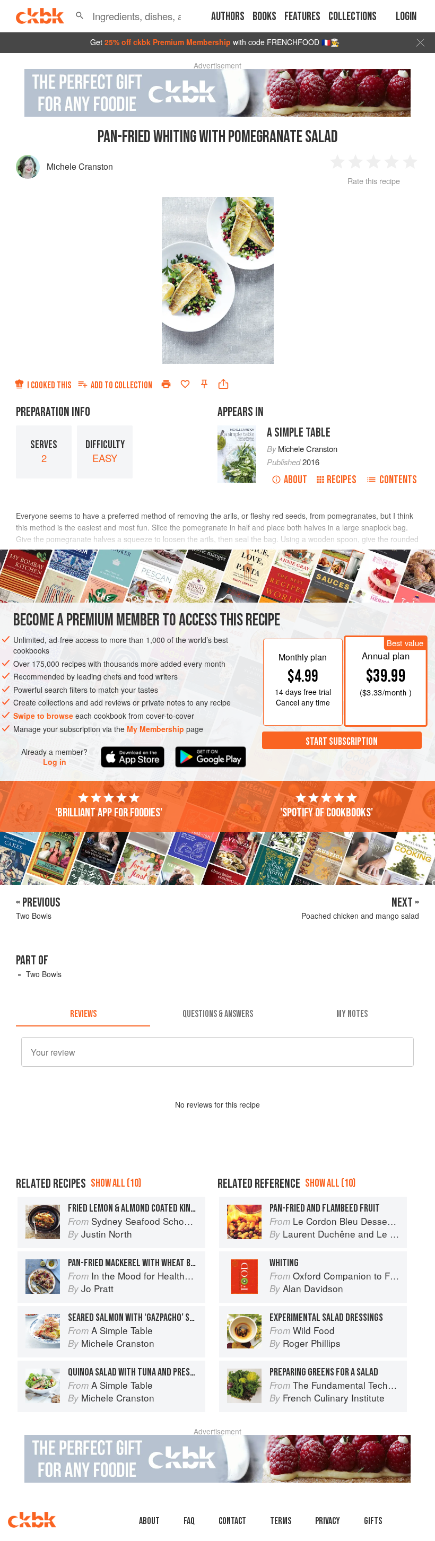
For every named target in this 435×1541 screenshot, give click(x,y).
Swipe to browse (43, 715)
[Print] (166, 384)
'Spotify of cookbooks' (326, 812)
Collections (352, 17)
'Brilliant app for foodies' (108, 812)
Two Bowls (44, 974)
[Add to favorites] (185, 384)
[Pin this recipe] (204, 384)
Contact (232, 1521)
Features (302, 17)
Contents (398, 479)
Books (264, 17)
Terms (280, 1521)
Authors (228, 17)
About (295, 479)
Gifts (373, 1521)
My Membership (155, 729)
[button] (79, 16)
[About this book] (237, 430)
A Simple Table (298, 432)
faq (189, 1521)
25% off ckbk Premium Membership (168, 42)
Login (406, 17)
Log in (54, 762)
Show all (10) (116, 1183)
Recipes (341, 479)
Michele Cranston (80, 166)
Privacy (327, 1521)
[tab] (83, 1013)
